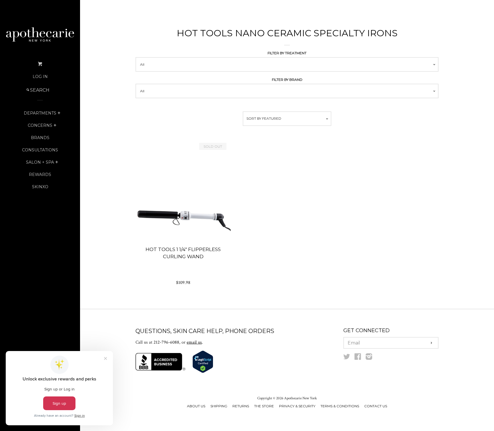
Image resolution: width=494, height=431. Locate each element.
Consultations (40, 150)
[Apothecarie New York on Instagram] (369, 358)
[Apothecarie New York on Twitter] (346, 358)
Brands (40, 137)
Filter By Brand (287, 79)
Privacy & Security (297, 406)
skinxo (40, 186)
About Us (196, 406)
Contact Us (375, 406)
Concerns (40, 125)
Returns (240, 406)
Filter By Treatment (287, 53)
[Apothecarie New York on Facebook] (357, 358)
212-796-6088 (166, 342)
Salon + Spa (40, 162)
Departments (40, 113)
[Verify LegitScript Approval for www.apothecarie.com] (202, 372)
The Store (264, 406)
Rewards (40, 174)
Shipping (218, 406)
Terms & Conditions (339, 406)
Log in (40, 76)
